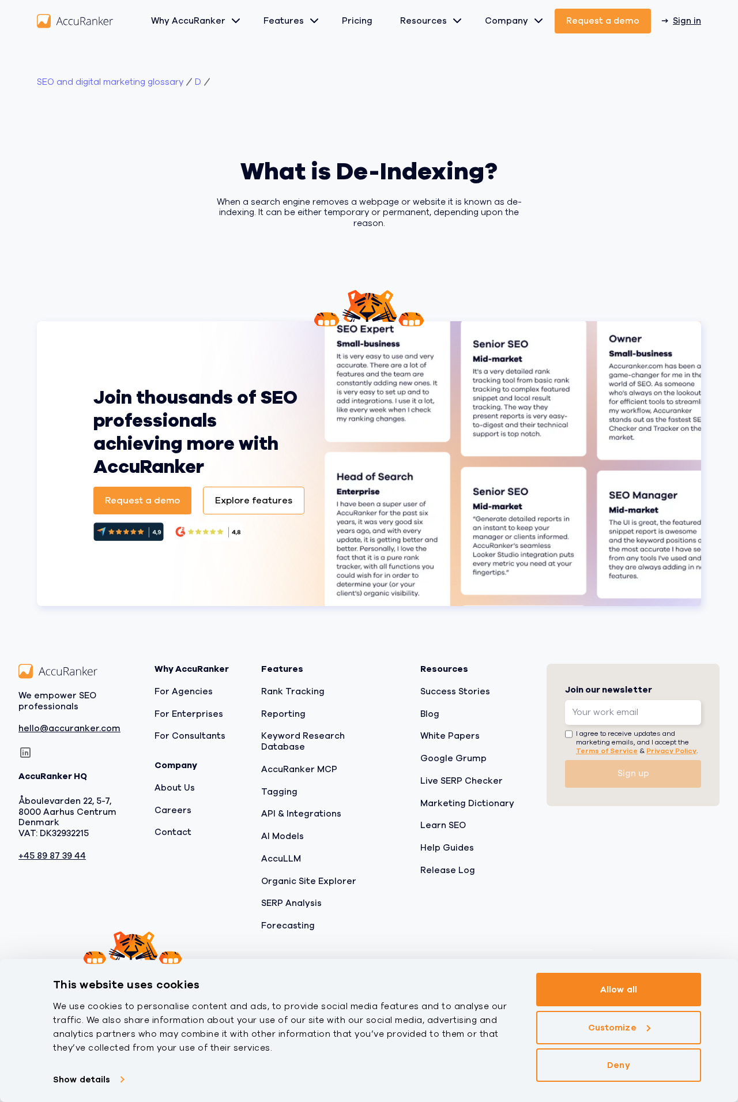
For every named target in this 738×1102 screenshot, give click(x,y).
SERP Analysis (291, 903)
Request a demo (602, 21)
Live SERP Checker (461, 781)
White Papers (450, 736)
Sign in (687, 21)
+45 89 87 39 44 (52, 856)
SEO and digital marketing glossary (110, 82)
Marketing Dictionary (467, 802)
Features (283, 21)
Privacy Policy (671, 750)
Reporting (283, 713)
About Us (175, 787)
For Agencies (184, 691)
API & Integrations (301, 813)
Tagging (279, 791)
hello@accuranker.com (69, 728)
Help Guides (447, 847)
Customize (612, 1027)
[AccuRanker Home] (75, 21)
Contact (173, 832)
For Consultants (190, 736)
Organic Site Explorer (308, 880)
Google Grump (453, 758)
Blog (429, 713)
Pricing (357, 21)
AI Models (282, 836)
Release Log (447, 870)
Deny (618, 1065)
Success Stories (455, 691)
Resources (423, 21)
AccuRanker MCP (299, 769)
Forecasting (288, 925)
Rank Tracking (293, 691)
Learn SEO (443, 825)
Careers (173, 809)
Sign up (633, 773)
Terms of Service (607, 750)
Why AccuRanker (188, 21)
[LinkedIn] (25, 752)
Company (506, 21)
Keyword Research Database (303, 741)
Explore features (253, 500)
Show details (81, 1079)
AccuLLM (281, 858)
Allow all (618, 989)
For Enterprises (189, 713)
